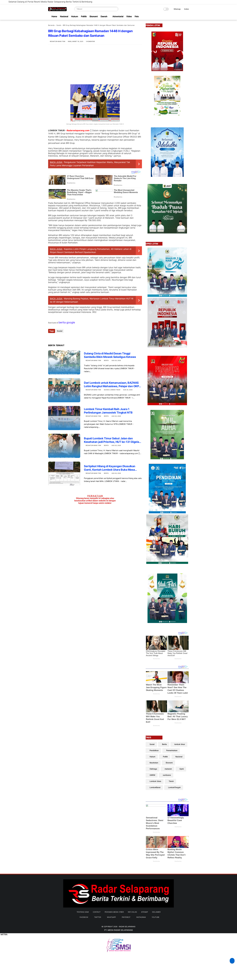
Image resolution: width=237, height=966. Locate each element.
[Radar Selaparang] (57, 10)
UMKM (152, 775)
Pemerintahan (171, 750)
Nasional (64, 16)
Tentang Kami (83, 912)
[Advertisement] (95, 64)
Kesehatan (154, 763)
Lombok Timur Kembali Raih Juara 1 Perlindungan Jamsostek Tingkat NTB (108, 410)
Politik (84, 16)
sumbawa (167, 775)
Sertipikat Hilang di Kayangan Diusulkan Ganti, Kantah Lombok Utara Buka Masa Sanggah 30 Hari (109, 468)
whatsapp (111, 917)
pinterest (126, 917)
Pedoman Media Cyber (114, 912)
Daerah (104, 16)
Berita (106, 360)
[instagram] (183, 16)
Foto (137, 16)
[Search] (116, 9)
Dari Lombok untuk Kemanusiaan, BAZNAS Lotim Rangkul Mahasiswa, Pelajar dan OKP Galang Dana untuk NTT (111, 384)
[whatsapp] (175, 16)
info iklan (132, 912)
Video (129, 16)
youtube (155, 917)
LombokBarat (155, 787)
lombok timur (179, 744)
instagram (141, 917)
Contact (96, 912)
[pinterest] (179, 16)
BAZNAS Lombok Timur (112, 390)
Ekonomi (94, 16)
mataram (168, 769)
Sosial (58, 25)
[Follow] (232, 961)
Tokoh (171, 781)
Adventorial (117, 16)
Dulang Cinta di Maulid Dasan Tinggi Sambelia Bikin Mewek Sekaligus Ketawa (110, 355)
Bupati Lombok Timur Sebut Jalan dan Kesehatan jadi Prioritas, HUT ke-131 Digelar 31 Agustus (112, 440)
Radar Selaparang (127, 927)
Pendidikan (154, 750)
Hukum (74, 16)
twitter (97, 917)
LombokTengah (174, 787)
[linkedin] (70, 337)
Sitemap (177, 9)
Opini (181, 769)
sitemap (144, 912)
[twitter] (171, 16)
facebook (84, 917)
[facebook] (167, 16)
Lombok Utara (155, 781)
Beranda (51, 25)
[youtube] (187, 16)
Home (54, 16)
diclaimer (156, 912)
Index (186, 9)
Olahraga (153, 769)
